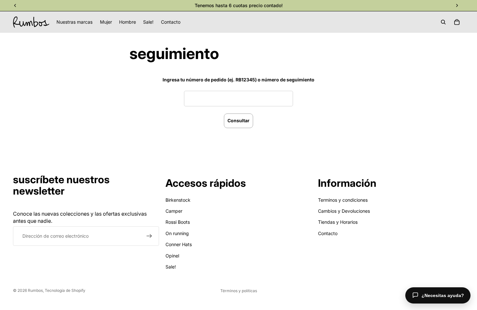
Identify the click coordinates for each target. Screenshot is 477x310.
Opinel (172, 255)
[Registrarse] (149, 236)
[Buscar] (443, 22)
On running (177, 233)
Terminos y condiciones (343, 199)
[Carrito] (457, 22)
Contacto (327, 233)
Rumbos (35, 290)
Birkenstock (177, 199)
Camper (173, 211)
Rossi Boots (177, 222)
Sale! (170, 266)
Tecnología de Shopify (65, 290)
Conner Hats (178, 244)
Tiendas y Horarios (338, 222)
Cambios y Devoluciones (344, 211)
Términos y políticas (238, 290)
